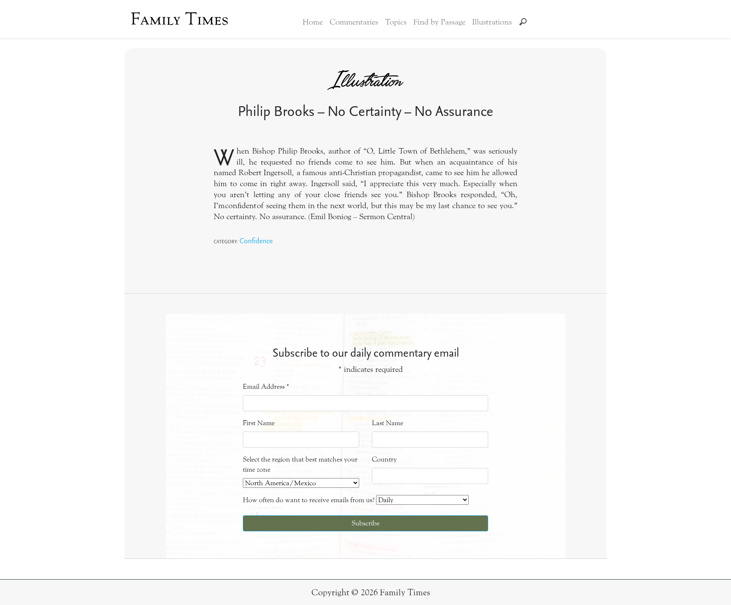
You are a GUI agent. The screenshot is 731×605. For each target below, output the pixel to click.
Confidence (256, 240)
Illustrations (492, 22)
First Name (259, 423)
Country (384, 459)
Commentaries (354, 22)
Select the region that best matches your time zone (300, 464)
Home (312, 22)
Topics (396, 22)
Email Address (266, 386)
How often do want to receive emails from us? (308, 500)
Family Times (179, 19)
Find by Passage (439, 22)
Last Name (387, 423)
